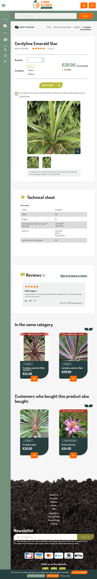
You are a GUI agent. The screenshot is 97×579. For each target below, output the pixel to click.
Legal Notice (54, 513)
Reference (18, 49)
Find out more (24, 96)
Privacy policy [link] (65, 576)
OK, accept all (80, 572)
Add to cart (48, 85)
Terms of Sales (54, 517)
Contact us (53, 495)
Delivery (53, 502)
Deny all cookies (37, 576)
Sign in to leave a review (73, 275)
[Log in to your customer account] (92, 5)
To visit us (54, 498)
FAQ (53, 509)
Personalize (53, 576)
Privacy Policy (54, 520)
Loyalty (54, 505)
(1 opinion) (51, 49)
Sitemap (53, 524)
